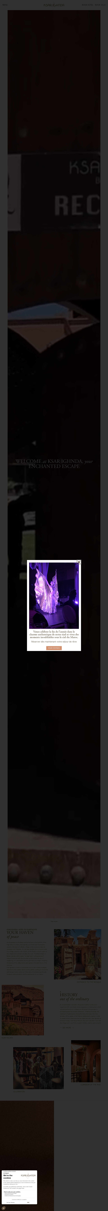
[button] (79, 562)
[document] (54, 605)
